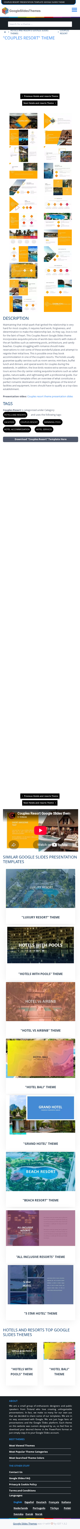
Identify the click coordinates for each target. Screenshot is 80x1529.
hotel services (44, 429)
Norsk (38, 1514)
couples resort (29, 422)
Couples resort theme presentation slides (50, 396)
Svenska (18, 1514)
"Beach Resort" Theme (41, 1200)
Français (54, 1502)
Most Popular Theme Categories (28, 1451)
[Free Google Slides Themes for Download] (21, 11)
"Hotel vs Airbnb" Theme (41, 1030)
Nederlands (21, 1508)
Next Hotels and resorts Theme (38, 103)
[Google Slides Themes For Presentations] (5, 32)
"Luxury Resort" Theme (41, 917)
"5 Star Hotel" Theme (40, 1313)
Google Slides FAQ (19, 1478)
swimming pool (52, 422)
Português (39, 1508)
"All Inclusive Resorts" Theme (40, 1257)
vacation (9, 422)
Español (29, 1502)
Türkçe (54, 1508)
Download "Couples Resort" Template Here (41, 439)
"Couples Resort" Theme (29, 38)
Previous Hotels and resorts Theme (40, 96)
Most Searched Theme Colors (26, 1458)
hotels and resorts (15, 414)
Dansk (29, 1514)
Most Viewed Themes (22, 1445)
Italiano (66, 1502)
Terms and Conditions (22, 1490)
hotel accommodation (17, 429)
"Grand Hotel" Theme (40, 1144)
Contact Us (15, 1472)
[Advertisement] (40, 617)
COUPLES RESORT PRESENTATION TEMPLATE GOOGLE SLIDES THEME (34, 2)
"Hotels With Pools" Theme (40, 974)
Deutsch (41, 1502)
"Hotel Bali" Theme (40, 1087)
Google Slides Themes (25, 1523)
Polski (67, 1508)
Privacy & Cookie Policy (23, 1484)
